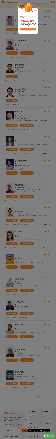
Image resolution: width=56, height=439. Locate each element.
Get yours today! (28, 29)
